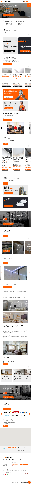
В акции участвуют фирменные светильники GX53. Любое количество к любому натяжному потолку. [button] (10, 203)
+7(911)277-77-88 (12, 447)
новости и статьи (5, 464)
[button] (8, 15)
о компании (4, 461)
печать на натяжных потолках (14, 463)
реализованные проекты (6, 463)
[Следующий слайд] (29, 128)
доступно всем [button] (7, 38)
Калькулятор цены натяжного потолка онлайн (11, 91)
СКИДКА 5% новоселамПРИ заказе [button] (8, 187)
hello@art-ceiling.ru (23, 447)
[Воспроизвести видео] (15, 128)
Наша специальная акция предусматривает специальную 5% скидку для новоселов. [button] (11, 191)
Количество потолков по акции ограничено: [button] (10, 46)
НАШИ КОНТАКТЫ (23, 459)
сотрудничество (5, 465)
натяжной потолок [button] (10, 41)
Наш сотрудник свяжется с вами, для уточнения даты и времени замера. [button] (9, 106)
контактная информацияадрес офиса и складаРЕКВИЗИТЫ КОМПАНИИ (23, 462)
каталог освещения (14, 462)
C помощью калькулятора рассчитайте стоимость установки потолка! (8, 94)
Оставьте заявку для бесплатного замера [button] (10, 103)
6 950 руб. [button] (7, 49)
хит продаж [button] (22, 38)
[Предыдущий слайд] (1, 128)
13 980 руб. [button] (23, 49)
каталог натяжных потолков (14, 461)
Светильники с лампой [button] (7, 199)
